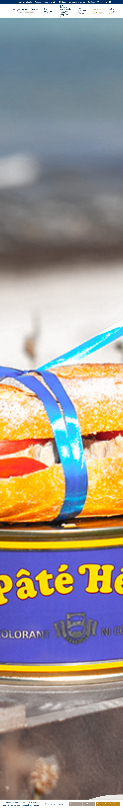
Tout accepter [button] (75, 804)
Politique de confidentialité (108, 804)
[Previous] (5, 413)
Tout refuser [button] (89, 804)
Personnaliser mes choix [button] (56, 804)
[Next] (118, 413)
